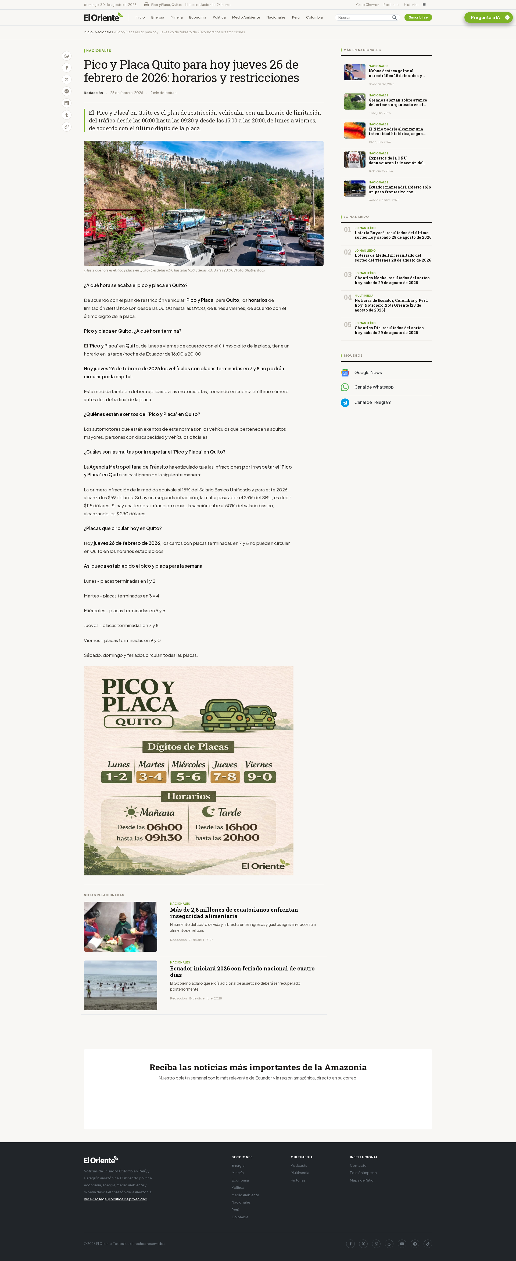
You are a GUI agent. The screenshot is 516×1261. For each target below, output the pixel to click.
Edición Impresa (363, 1173)
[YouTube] (402, 1244)
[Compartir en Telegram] (66, 91)
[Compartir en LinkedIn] (66, 103)
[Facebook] (350, 1244)
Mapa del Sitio (362, 1180)
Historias (411, 5)
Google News (368, 372)
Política (219, 17)
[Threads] (389, 1244)
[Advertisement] (386, 465)
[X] (363, 1244)
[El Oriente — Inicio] (104, 17)
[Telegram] (415, 1244)
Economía (197, 17)
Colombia (314, 17)
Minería (177, 17)
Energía (157, 17)
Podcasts (392, 5)
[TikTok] (428, 1244)
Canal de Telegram (372, 402)
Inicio (140, 17)
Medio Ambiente (246, 17)
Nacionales (276, 17)
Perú (296, 17)
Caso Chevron (367, 5)
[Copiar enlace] (66, 127)
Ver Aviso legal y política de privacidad (115, 1199)
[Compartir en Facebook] (66, 68)
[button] (424, 4)
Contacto (358, 1165)
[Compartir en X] (66, 79)
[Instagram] (376, 1244)
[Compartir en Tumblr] (66, 115)
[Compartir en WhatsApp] (66, 56)
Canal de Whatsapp (374, 387)
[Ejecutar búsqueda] (394, 17)
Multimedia (300, 1173)
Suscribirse (418, 17)
